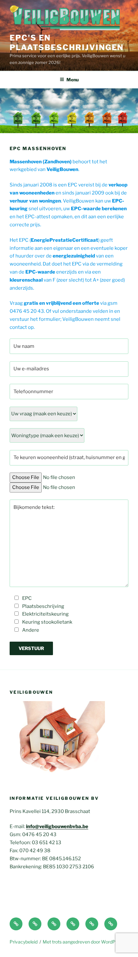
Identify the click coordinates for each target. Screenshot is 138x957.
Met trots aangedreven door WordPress (83, 941)
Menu (72, 79)
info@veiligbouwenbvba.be (57, 826)
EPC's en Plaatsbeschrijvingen (67, 42)
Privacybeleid (24, 941)
